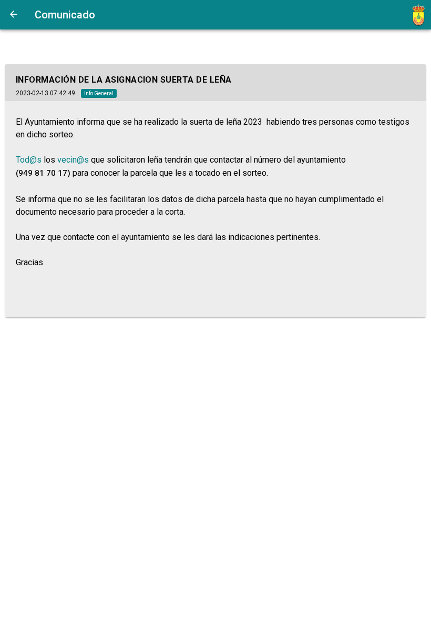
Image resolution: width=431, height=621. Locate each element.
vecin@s (73, 160)
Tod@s (29, 160)
